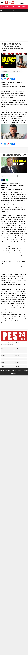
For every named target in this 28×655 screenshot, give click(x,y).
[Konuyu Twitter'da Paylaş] (4, 75)
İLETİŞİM (22, 3)
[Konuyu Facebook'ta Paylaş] (2, 75)
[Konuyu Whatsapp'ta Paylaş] (7, 75)
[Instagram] (6, 344)
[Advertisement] (14, 27)
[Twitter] (4, 344)
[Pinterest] (10, 344)
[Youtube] (8, 344)
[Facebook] (1, 344)
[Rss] (12, 344)
